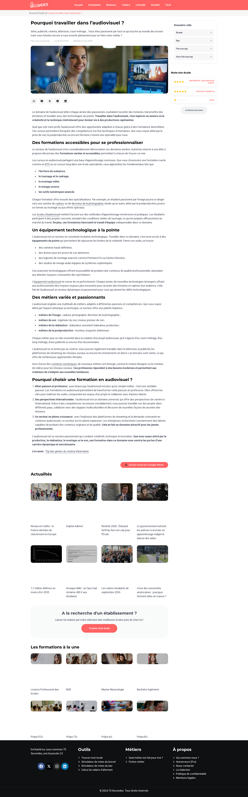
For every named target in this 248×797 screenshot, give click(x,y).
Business (111, 5)
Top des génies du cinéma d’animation (67, 451)
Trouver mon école (99, 628)
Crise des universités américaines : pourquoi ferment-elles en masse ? (151, 592)
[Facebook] (41, 766)
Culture (126, 5)
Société (155, 5)
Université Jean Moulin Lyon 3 (201, 82)
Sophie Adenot (74, 526)
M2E (68, 689)
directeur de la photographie (87, 203)
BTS (47, 164)
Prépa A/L (107, 736)
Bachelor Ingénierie (148, 689)
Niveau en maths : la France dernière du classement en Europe (43, 530)
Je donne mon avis (194, 110)
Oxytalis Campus (205, 91)
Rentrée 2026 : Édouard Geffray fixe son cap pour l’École (115, 530)
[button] (34, 101)
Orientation (94, 5)
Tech (168, 5)
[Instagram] (57, 766)
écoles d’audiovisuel (48, 214)
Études (41, 13)
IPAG (212, 100)
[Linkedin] (64, 766)
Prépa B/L (142, 736)
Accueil (78, 5)
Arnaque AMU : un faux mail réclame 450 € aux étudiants (81, 592)
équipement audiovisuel (47, 281)
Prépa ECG (37, 736)
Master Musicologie (112, 689)
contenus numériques (64, 363)
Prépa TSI (71, 736)
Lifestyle (140, 5)
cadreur (59, 203)
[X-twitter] (49, 766)
